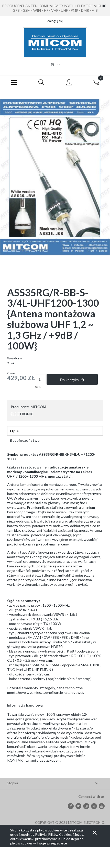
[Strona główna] (55, 42)
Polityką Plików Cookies (53, 834)
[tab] (55, 431)
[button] (14, 81)
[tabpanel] (55, 611)
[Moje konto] (69, 82)
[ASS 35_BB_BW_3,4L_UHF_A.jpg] (55, 176)
